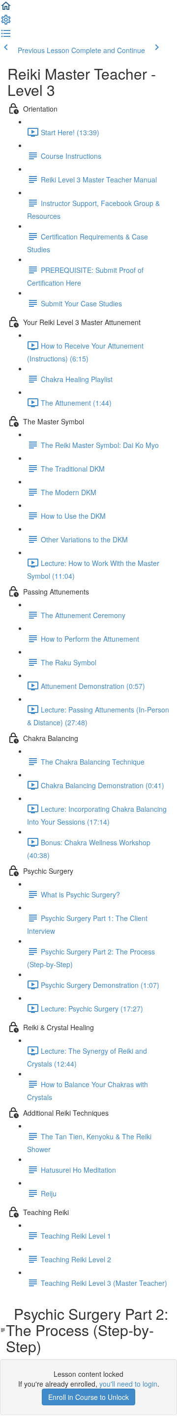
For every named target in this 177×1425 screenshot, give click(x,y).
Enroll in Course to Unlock (88, 1397)
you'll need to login (128, 1384)
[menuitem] (6, 23)
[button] (6, 9)
